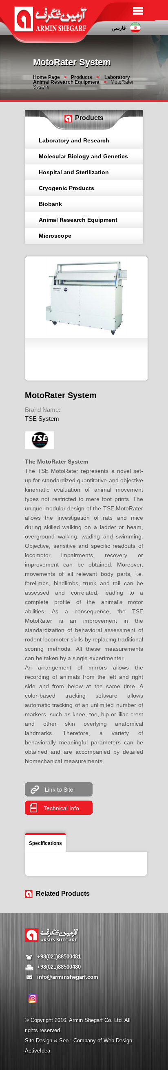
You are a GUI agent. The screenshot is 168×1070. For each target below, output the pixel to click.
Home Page (46, 77)
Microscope (55, 235)
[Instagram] (33, 998)
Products (81, 77)
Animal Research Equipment (78, 220)
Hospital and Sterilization (74, 172)
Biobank (50, 204)
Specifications (45, 843)
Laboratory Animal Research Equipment (81, 79)
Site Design (39, 1040)
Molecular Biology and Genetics (83, 156)
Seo (64, 1040)
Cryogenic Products (66, 188)
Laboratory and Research (74, 140)
